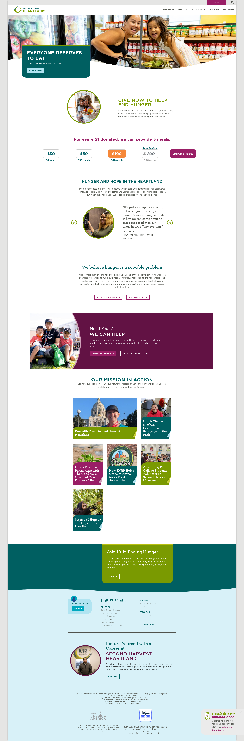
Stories (142, 618)
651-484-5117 (108, 701)
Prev (74, 222)
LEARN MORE (35, 70)
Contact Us (109, 703)
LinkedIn (126, 600)
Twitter (106, 600)
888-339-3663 (120, 701)
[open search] (232, 2)
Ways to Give (198, 10)
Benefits (143, 606)
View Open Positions (148, 603)
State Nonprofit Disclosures (111, 625)
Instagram (121, 600)
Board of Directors (108, 616)
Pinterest (116, 600)
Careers (144, 600)
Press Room (145, 612)
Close (241, 711)
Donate (217, 2)
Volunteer (228, 10)
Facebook (102, 600)
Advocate (214, 10)
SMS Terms (135, 703)
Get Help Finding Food (135, 353)
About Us (182, 10)
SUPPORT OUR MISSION (108, 297)
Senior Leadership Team (110, 613)
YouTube (111, 600)
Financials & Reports (108, 622)
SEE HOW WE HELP (138, 297)
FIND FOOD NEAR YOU (103, 353)
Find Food (168, 10)
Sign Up (113, 576)
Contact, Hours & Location (111, 610)
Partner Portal (147, 624)
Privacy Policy (122, 703)
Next (170, 222)
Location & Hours (134, 701)
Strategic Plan (106, 619)
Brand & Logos (145, 615)
